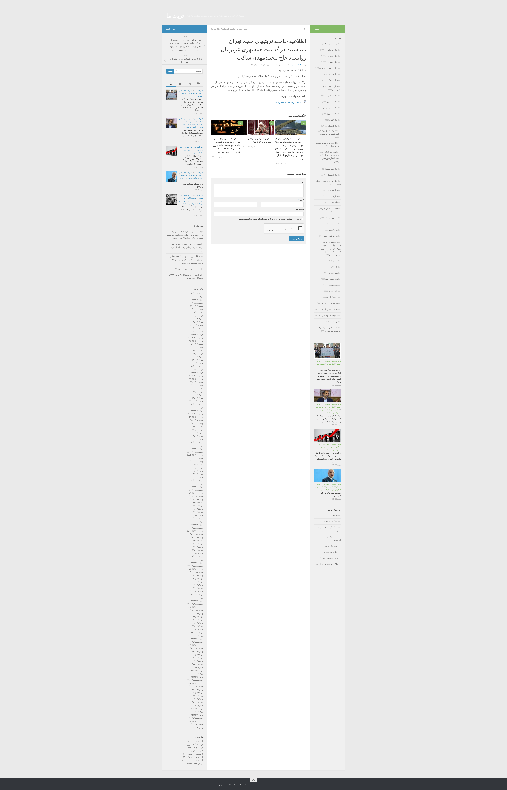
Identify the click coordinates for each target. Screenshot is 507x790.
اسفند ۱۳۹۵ (198, 648)
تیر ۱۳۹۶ (199, 635)
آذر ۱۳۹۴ (199, 696)
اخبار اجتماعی (242, 29)
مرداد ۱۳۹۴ (198, 708)
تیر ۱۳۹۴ (199, 712)
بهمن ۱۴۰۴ (199, 309)
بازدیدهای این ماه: (196, 757)
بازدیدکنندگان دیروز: (195, 751)
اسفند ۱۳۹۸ (198, 534)
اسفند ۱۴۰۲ (198, 382)
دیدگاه (301, 182)
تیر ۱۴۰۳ (199, 369)
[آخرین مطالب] (171, 84)
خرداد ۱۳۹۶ (198, 639)
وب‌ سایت (300, 209)
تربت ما (175, 16)
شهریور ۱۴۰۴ (198, 325)
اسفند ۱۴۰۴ (198, 306)
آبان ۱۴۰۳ (199, 357)
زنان (336, 267)
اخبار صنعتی (183, 175)
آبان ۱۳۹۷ (199, 585)
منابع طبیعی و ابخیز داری (328, 315)
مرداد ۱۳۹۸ (198, 556)
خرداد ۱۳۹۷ (198, 601)
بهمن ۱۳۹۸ (199, 537)
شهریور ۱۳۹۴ (198, 705)
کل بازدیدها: (198, 763)
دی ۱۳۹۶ (199, 616)
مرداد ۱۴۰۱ (198, 442)
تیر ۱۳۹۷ (199, 597)
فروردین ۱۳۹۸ (197, 569)
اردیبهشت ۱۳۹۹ (197, 528)
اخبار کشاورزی (332, 169)
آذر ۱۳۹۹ (199, 506)
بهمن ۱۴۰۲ (199, 385)
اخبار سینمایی (332, 101)
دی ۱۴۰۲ (199, 388)
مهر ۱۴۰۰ (199, 474)
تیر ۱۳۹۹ (199, 521)
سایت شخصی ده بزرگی (328, 558)
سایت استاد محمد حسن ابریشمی (330, 538)
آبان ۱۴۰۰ (199, 471)
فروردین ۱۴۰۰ (197, 493)
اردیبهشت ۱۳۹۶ (197, 642)
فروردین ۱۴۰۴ (197, 341)
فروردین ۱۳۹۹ (197, 531)
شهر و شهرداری (331, 279)
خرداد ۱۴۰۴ (198, 334)
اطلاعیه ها (215, 29)
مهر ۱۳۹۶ (199, 626)
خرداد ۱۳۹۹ (198, 525)
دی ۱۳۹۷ (199, 578)
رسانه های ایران (331, 546)
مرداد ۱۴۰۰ (198, 480)
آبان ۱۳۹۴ (199, 699)
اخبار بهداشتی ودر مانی (328, 68)
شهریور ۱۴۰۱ (198, 439)
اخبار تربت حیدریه (331, 552)
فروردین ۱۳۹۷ (197, 607)
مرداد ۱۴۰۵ (198, 293)
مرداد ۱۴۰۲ (198, 404)
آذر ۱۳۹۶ (199, 620)
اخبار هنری (334, 190)
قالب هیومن (223, 785)
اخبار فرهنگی (228, 29)
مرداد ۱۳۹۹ (198, 518)
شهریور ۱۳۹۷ (198, 591)
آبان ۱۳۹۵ (199, 661)
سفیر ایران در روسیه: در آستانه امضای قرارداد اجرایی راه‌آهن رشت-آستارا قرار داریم (186, 247)
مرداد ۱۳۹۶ (198, 632)
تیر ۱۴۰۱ (199, 445)
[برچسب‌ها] (198, 84)
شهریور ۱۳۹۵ (198, 667)
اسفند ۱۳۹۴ (198, 686)
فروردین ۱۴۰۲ (197, 417)
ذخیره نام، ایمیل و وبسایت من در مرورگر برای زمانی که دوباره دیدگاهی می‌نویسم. (269, 219)
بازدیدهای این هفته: (195, 754)
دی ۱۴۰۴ (199, 312)
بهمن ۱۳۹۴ (199, 689)
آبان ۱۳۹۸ (199, 547)
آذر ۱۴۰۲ (199, 391)
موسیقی (334, 321)
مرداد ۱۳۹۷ (198, 594)
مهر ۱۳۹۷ (199, 588)
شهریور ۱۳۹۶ (198, 629)
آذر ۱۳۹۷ (199, 582)
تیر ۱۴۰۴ (199, 331)
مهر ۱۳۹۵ (199, 664)
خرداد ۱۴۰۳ (198, 372)
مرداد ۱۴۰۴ (198, 328)
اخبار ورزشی (333, 196)
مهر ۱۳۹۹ (199, 512)
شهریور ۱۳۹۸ (198, 553)
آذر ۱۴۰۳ (199, 353)
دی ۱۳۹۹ (199, 502)
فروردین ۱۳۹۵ (197, 683)
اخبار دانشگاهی (192, 198)
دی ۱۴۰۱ (199, 426)
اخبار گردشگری (332, 175)
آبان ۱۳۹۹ (199, 509)
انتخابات (335, 224)
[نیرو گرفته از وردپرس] (240, 784)
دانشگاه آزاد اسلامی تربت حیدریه (329, 529)
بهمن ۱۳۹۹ (199, 499)
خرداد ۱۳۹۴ (198, 715)
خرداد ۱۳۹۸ (198, 563)
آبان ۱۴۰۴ (199, 319)
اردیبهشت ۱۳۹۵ (197, 680)
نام (255, 200)
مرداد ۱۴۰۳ (198, 366)
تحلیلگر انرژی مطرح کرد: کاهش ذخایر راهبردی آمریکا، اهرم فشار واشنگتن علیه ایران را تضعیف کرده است (186, 259)
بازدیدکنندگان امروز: (195, 744)
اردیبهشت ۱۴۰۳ (197, 376)
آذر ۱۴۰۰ (199, 468)
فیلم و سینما (333, 291)
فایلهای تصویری (331, 285)
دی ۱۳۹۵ (199, 654)
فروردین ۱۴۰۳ (197, 379)
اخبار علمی (333, 120)
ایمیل (301, 200)
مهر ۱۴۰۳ (199, 360)
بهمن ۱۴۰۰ (199, 461)
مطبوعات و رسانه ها (190, 127)
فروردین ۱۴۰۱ (197, 455)
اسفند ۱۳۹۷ (198, 572)
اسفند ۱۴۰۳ (198, 344)
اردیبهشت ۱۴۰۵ (197, 303)
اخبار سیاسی (193, 93)
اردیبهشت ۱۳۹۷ (197, 604)
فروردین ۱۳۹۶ (197, 645)
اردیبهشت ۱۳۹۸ (197, 566)
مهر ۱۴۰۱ (199, 436)
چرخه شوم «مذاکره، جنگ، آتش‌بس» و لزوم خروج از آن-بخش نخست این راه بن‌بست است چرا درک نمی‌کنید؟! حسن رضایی (191, 104)
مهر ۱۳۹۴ (199, 702)
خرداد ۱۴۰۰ (198, 487)
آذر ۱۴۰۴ (199, 315)
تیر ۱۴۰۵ (199, 296)
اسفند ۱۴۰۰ (198, 458)
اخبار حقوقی (189, 147)
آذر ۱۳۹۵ (199, 658)
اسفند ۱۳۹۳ (198, 724)
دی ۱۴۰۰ (199, 464)
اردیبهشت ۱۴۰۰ (197, 490)
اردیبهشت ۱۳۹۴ (197, 718)
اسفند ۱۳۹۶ (198, 610)
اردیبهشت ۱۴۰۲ (197, 414)
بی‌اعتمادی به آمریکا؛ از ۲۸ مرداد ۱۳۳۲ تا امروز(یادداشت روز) (191, 209)
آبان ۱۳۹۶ (199, 623)
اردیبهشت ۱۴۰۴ (197, 338)
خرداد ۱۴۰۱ (198, 448)
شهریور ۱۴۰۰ (198, 477)
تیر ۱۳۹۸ (199, 559)
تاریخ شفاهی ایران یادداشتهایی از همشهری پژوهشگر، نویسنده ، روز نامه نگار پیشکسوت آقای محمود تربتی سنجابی (329, 248)
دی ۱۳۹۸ (199, 540)
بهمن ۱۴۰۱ (199, 423)
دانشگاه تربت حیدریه (329, 521)
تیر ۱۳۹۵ (199, 673)
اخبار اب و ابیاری (331, 50)
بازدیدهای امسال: (196, 760)
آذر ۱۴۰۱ (199, 429)
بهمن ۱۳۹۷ (199, 575)
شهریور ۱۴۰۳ (198, 363)
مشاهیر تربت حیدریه (330, 303)
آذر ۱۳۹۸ (199, 544)
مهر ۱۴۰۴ (199, 322)
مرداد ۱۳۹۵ (198, 670)
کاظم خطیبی (296, 65)
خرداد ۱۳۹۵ (198, 677)
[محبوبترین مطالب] (180, 84)
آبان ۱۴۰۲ (199, 395)
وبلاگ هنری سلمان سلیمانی (327, 564)
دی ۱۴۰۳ (199, 350)
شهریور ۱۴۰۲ (198, 401)
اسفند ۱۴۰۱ (198, 420)
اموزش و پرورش (331, 218)
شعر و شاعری (332, 273)
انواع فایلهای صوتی (330, 236)
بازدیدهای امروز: (196, 741)
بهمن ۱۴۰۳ (199, 347)
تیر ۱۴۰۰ (199, 483)
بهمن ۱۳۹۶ (199, 613)
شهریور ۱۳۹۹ (198, 515)
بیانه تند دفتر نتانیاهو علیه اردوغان (187, 269)
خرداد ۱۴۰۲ (198, 410)
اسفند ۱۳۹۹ (198, 496)
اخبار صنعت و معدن (190, 150)
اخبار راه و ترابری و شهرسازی (325, 407)
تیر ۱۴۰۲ (199, 407)
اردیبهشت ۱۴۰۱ (197, 452)
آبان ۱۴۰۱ (199, 433)
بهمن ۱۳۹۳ (199, 727)
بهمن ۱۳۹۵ (199, 651)
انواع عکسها (333, 230)
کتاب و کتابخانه (332, 297)
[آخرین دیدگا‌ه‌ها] (189, 84)
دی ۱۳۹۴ (199, 692)
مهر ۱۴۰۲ (199, 398)
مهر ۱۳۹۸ (199, 550)
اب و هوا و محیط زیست (328, 44)
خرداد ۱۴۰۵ (198, 300)
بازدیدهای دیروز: (196, 747)
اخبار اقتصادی (188, 91)
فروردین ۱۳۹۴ (197, 721)
